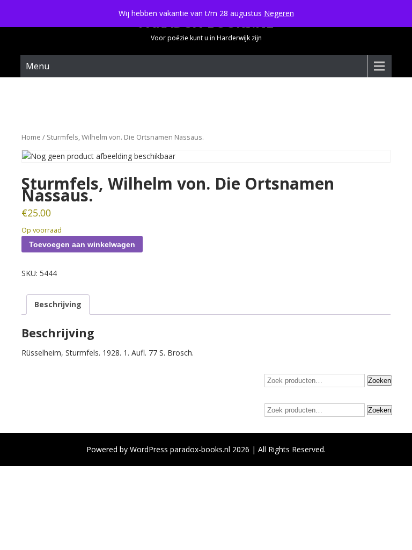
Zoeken (379, 381)
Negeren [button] (279, 13)
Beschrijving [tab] (58, 304)
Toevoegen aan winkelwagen (82, 244)
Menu (37, 66)
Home (31, 137)
